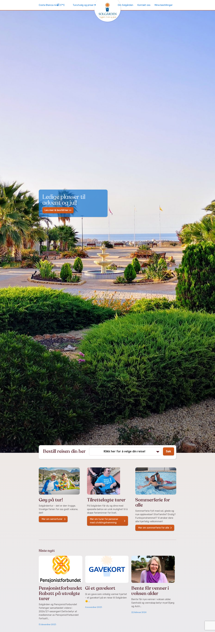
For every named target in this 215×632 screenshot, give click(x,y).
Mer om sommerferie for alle (153, 527)
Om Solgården (125, 5)
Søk (168, 451)
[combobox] (125, 451)
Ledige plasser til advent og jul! (63, 199)
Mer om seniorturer (52, 519)
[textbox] (125, 451)
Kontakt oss (143, 5)
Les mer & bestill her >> (58, 210)
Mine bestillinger (164, 5)
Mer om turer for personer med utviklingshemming (104, 521)
